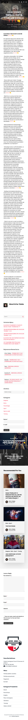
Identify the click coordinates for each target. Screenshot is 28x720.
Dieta (14, 8)
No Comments (14, 26)
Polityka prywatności (9, 676)
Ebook (5, 689)
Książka (5, 695)
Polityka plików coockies (10, 673)
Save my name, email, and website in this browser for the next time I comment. (14, 618)
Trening (5, 414)
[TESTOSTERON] (14, 520)
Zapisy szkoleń (7, 706)
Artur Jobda (10, 24)
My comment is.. (8, 575)
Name (5, 596)
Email (5, 602)
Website (6, 608)
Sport (5, 408)
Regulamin (6, 679)
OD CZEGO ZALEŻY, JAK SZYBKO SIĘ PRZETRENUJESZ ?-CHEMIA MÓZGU (13, 381)
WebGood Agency (15, 716)
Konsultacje (7, 692)
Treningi (6, 703)
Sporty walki (7, 411)
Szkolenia (6, 700)
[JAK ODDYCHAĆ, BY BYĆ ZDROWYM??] (14, 549)
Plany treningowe (8, 698)
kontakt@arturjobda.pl (11, 666)
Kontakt (6, 681)
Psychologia (7, 405)
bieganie (6, 400)
